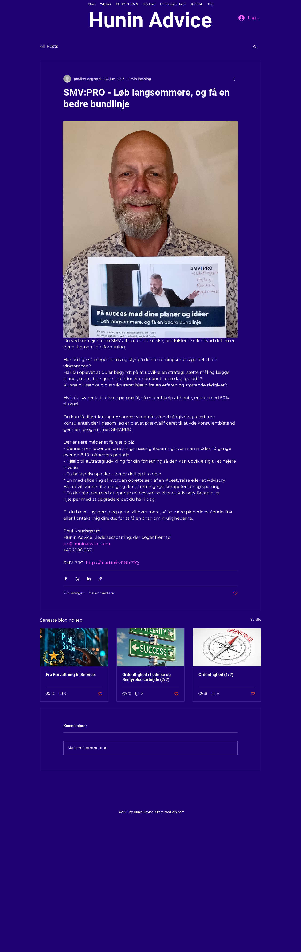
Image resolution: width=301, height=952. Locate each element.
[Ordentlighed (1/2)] (227, 647)
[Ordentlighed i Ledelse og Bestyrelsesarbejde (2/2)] (151, 647)
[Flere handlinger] (235, 79)
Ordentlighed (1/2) (215, 674)
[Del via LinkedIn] (89, 578)
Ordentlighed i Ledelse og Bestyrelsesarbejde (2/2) (146, 677)
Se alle (255, 619)
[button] (255, 46)
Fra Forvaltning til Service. (71, 674)
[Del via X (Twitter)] (77, 578)
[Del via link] (100, 578)
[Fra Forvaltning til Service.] (74, 647)
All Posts (49, 46)
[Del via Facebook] (65, 578)
